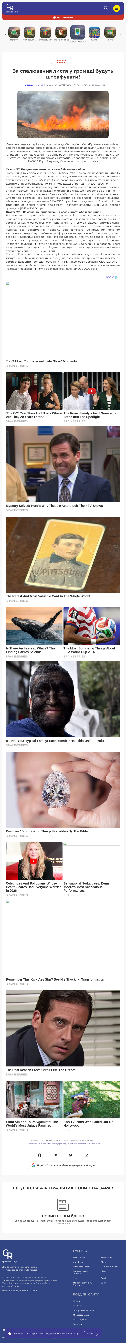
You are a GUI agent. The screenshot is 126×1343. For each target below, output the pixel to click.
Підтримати (65, 17)
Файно (90, 1333)
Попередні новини (61, 61)
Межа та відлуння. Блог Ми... (82, 1284)
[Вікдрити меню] (116, 8)
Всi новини (106, 1257)
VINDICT (32, 1291)
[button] (40, 1155)
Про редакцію (80, 1319)
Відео (103, 1262)
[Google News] (4, 1329)
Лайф (103, 1278)
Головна (34, 1140)
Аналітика (78, 1262)
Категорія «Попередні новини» (78, 1140)
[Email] (86, 1155)
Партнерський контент (80, 1272)
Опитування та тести (83, 1310)
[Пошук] (106, 8)
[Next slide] (121, 34)
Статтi (76, 1278)
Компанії (77, 1305)
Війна (103, 1271)
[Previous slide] (5, 34)
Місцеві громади (81, 1315)
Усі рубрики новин (51, 1140)
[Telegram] (55, 1155)
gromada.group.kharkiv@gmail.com (20, 1270)
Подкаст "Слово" (109, 1266)
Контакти (78, 1324)
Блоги (104, 1283)
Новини (77, 1301)
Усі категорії (79, 1257)
